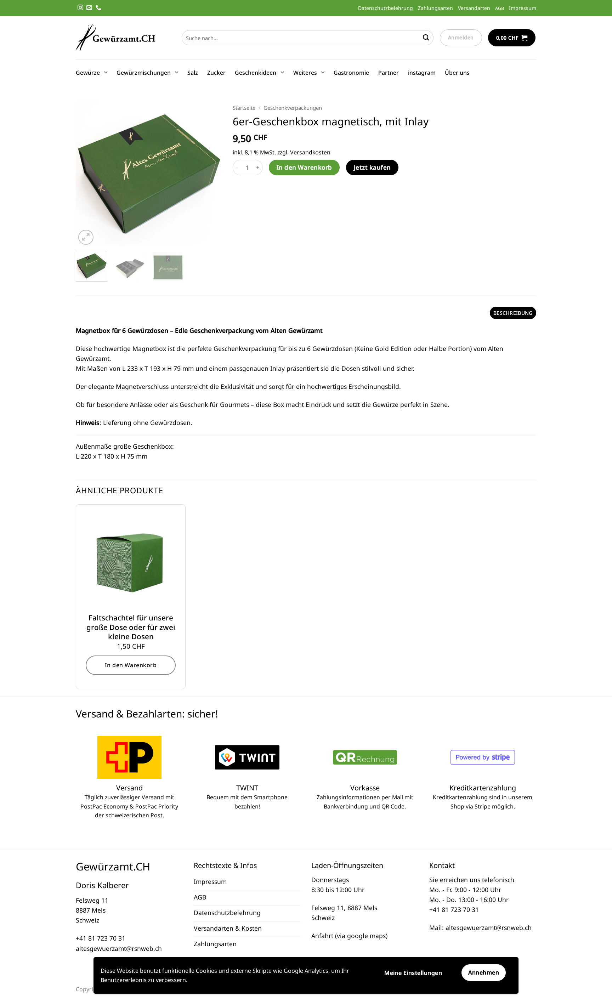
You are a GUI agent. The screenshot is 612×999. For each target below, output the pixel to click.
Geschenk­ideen (255, 72)
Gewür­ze (88, 72)
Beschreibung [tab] (512, 313)
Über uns (457, 72)
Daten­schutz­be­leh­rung (385, 8)
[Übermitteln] (425, 37)
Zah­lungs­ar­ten (435, 8)
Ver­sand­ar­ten (474, 8)
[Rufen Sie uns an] (98, 8)
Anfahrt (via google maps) (349, 935)
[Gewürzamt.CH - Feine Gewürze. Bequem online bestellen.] (115, 38)
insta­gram (422, 72)
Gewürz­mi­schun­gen (144, 72)
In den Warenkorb (304, 167)
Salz (192, 72)
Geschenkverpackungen (293, 107)
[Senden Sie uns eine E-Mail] (89, 8)
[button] (512, 38)
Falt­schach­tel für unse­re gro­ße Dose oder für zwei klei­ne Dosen (130, 627)
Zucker (216, 72)
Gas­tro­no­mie (351, 72)
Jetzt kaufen (372, 167)
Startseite (244, 107)
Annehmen (483, 972)
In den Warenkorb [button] (131, 665)
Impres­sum (522, 8)
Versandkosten (310, 152)
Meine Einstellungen (413, 973)
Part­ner (388, 72)
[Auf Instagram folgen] (80, 8)
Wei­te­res (305, 72)
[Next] (210, 173)
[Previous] (87, 173)
